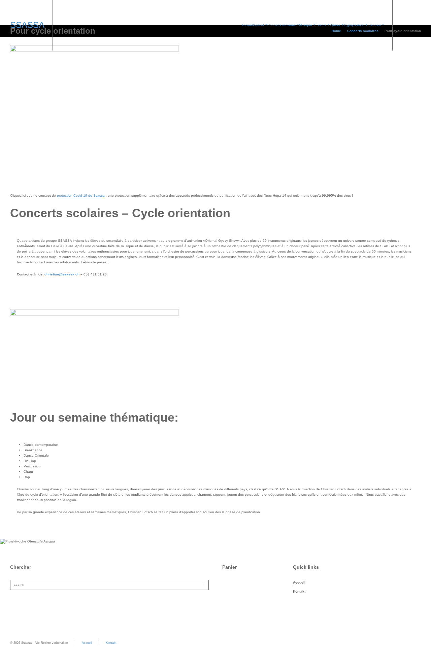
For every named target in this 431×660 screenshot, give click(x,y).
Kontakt (299, 591)
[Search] (416, 25)
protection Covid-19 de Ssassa (81, 195)
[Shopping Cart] (406, 25)
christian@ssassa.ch (61, 274)
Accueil (299, 582)
